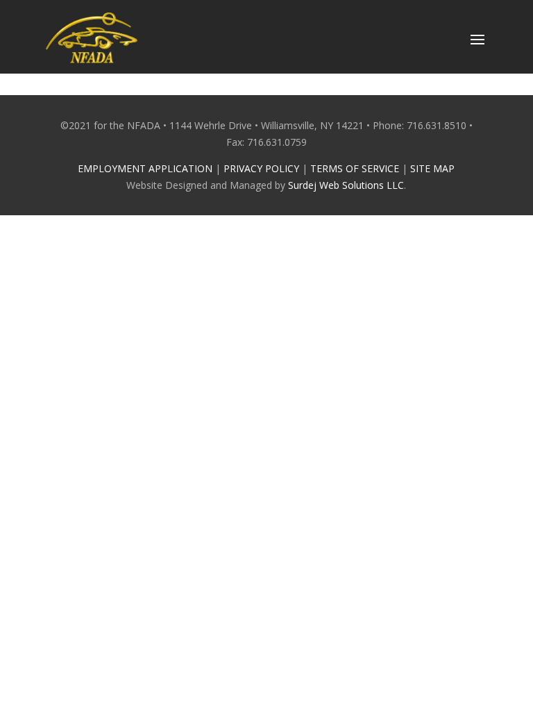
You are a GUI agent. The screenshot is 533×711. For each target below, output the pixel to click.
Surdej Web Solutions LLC (346, 185)
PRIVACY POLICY (261, 168)
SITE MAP (432, 168)
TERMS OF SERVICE (354, 168)
